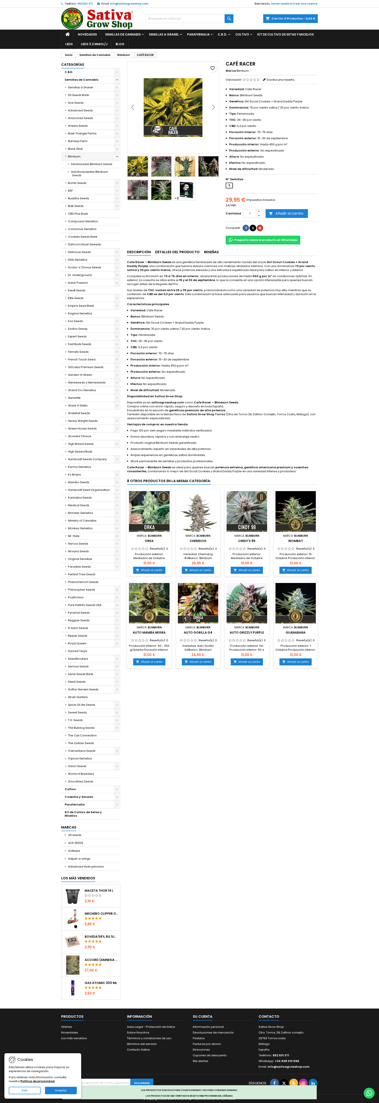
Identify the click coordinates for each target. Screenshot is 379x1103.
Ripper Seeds (77, 636)
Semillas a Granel (164, 34)
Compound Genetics (83, 221)
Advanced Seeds (80, 110)
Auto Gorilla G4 (198, 632)
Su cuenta (202, 1016)
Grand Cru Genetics (82, 390)
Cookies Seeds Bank (82, 237)
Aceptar (61, 1090)
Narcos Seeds (78, 544)
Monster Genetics (80, 513)
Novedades (87, 34)
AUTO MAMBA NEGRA (149, 632)
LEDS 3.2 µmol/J (94, 44)
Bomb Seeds (77, 183)
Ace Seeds (76, 103)
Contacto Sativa (138, 1050)
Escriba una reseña (280, 80)
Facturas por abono (207, 1044)
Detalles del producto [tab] (177, 252)
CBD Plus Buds (78, 214)
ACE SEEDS (75, 843)
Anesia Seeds (78, 126)
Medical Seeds (78, 505)
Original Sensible (80, 559)
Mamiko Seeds (78, 482)
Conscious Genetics (82, 229)
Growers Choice (79, 436)
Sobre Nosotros (138, 1032)
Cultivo (242, 34)
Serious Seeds (78, 666)
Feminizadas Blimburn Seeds (91, 164)
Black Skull (75, 149)
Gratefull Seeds (79, 413)
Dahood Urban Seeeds (84, 244)
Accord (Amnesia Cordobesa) (101, 960)
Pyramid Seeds (79, 613)
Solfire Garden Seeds (83, 689)
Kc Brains (74, 474)
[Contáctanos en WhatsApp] (369, 1093)
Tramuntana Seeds (81, 751)
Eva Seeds (75, 321)
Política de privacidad (37, 1081)
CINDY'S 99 (246, 541)
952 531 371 (85, 3)
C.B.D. (222, 34)
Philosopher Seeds (81, 590)
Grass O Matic (78, 405)
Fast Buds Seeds (79, 344)
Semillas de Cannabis (123, 34)
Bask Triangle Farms (82, 133)
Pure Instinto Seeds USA (85, 605)
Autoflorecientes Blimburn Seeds (89, 173)
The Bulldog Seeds (81, 728)
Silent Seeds (77, 682)
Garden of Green (80, 375)
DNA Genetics (77, 260)
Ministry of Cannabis (82, 521)
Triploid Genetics (80, 758)
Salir (25, 1090)
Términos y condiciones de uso (149, 1038)
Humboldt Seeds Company (87, 459)
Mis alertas (200, 1061)
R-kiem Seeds (78, 628)
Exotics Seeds (78, 329)
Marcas (68, 827)
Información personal (208, 1027)
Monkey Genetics (80, 528)
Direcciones (201, 1050)
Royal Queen (77, 643)
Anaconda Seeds (80, 118)
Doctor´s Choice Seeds (84, 267)
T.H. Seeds (75, 720)
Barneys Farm (78, 141)
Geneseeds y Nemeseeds (86, 382)
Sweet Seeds (77, 712)
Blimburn (74, 156)
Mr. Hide (73, 536)
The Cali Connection (82, 735)
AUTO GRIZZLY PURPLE (247, 632)
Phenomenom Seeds (83, 582)
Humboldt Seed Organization (89, 490)
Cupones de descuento (210, 1055)
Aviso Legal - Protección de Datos (151, 1027)
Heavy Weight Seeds (83, 421)
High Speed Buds (80, 451)
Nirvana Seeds (78, 551)
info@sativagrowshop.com (129, 3)
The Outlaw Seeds (81, 743)
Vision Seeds (77, 766)
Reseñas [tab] (211, 252)
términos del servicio (142, 1044)
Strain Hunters (78, 697)
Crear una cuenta (304, 3)
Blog (120, 44)
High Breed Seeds (81, 444)
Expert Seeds (77, 336)
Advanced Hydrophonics (86, 866)
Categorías (72, 64)
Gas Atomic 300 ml (101, 983)
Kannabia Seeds (80, 497)
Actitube (74, 851)
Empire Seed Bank (81, 306)
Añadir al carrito (286, 213)
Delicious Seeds (79, 252)
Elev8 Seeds (76, 290)
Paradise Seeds (79, 567)
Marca (231, 71)
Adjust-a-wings (79, 859)
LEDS (69, 44)
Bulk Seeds (76, 206)
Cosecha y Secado (79, 797)
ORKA (149, 541)
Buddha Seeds (78, 198)
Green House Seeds (82, 428)
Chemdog (198, 541)
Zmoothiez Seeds (80, 781)
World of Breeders (81, 774)
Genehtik (74, 398)
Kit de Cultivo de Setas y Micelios (285, 34)
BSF (70, 191)
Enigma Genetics (80, 313)
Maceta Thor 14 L (99, 890)
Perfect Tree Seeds (81, 574)
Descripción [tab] (139, 252)
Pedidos (199, 1038)
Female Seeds (78, 352)
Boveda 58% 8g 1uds (101, 936)
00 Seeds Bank (78, 95)
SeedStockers (78, 659)
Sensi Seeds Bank (80, 674)
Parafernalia (198, 34)
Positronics (76, 597)
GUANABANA (296, 632)
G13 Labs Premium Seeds (86, 367)
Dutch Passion (78, 283)
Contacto (269, 1016)
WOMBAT (295, 541)
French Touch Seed (81, 359)
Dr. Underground (80, 275)
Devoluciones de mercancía (213, 1032)
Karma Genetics (79, 467)
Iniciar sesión (280, 3)
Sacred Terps (77, 651)
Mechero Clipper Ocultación (101, 913)
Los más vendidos (78, 878)
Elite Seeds (76, 298)
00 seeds (74, 835)
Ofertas (66, 1027)
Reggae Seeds (78, 620)
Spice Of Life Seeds (81, 705)
